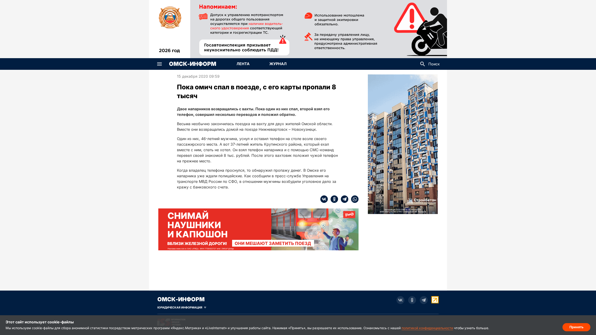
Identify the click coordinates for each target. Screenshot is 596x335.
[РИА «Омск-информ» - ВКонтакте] (400, 300)
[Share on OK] (333, 199)
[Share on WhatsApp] (353, 199)
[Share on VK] (324, 199)
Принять (576, 327)
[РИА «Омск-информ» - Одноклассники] (412, 300)
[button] (159, 64)
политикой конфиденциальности (427, 328)
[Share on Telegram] (343, 199)
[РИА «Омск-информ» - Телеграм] (424, 300)
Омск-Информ (192, 64)
